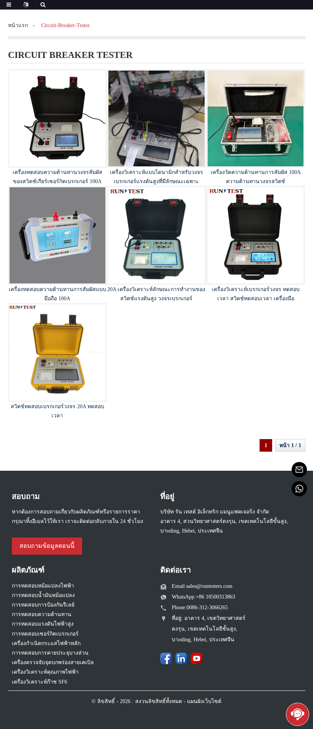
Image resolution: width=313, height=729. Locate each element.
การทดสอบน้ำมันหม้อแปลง (43, 595)
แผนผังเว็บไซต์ (204, 701)
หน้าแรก (18, 25)
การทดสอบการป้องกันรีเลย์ (43, 605)
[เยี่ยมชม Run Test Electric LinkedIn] (181, 658)
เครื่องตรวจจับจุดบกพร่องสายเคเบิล (53, 662)
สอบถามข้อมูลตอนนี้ (46, 545)
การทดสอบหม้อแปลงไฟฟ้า (43, 586)
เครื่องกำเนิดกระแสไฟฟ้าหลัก (46, 643)
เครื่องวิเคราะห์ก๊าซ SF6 (39, 682)
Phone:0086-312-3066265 (200, 607)
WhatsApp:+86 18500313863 (203, 597)
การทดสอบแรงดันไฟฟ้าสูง (43, 624)
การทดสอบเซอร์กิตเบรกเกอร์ (45, 634)
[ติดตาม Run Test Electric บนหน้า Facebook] (166, 658)
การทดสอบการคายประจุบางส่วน (50, 653)
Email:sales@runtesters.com (202, 586)
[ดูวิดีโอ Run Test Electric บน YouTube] (196, 658)
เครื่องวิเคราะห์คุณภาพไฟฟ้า (45, 672)
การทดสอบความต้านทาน (41, 614)
